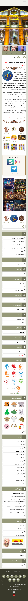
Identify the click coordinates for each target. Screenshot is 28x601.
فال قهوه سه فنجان (20, 287)
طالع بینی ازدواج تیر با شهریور (12, 52)
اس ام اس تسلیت (20, 251)
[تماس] (7, 576)
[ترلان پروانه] (14, 48)
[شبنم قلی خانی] (6, 48)
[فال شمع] (8, 195)
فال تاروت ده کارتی (20, 470)
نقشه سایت (8, 589)
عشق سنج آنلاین (20, 342)
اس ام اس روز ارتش (20, 254)
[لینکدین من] (10, 580)
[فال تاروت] (20, 184)
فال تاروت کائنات (20, 448)
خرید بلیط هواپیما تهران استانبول (17, 509)
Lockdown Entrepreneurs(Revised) (17, 496)
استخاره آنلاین (21, 264)
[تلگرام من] (20, 576)
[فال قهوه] (20, 195)
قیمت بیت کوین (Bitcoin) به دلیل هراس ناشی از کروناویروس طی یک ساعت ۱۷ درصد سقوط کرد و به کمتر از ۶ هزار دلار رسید (14, 501)
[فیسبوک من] (16, 576)
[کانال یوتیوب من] (14, 580)
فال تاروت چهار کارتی (19, 458)
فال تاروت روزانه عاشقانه (18, 477)
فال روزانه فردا (21, 565)
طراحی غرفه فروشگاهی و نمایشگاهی (16, 512)
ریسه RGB (21, 352)
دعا (23, 322)
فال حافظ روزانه (6, 140)
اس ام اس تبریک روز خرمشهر (18, 238)
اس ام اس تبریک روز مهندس (18, 245)
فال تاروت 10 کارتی (6, 151)
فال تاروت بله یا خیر (20, 480)
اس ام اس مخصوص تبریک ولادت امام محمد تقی (14, 248)
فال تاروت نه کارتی (20, 467)
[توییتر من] (3, 576)
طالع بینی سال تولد (20, 432)
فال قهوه (22, 283)
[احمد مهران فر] (22, 48)
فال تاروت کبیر (21, 445)
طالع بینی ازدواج (17, 117)
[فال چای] (20, 206)
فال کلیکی (22, 332)
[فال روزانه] (8, 184)
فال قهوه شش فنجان (19, 290)
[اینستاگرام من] (12, 576)
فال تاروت (22, 483)
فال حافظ (22, 525)
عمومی (16, 227)
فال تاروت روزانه (20, 441)
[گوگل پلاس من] (18, 580)
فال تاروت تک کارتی (20, 451)
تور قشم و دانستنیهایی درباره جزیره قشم (15, 506)
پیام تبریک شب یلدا (20, 535)
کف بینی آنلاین (21, 300)
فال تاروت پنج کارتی (20, 461)
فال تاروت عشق (20, 474)
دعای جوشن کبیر (20, 319)
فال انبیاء (22, 274)
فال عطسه (22, 555)
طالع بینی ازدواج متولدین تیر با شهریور (14, 17)
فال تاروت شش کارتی (19, 464)
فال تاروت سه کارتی (19, 454)
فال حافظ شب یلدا (20, 532)
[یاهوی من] (24, 576)
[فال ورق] (8, 206)
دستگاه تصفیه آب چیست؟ (18, 493)
